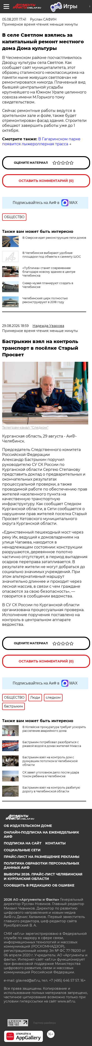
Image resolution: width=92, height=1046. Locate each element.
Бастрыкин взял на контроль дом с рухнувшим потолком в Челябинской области (50, 761)
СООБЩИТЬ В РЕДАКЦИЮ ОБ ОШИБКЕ (39, 885)
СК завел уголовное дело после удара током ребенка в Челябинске (50, 774)
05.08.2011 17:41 (14, 19)
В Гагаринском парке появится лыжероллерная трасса (41, 141)
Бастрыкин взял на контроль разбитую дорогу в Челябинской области (51, 789)
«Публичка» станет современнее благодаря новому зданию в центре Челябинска (48, 271)
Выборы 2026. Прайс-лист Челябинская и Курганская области (43, 876)
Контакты (55, 843)
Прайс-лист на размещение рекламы (41, 857)
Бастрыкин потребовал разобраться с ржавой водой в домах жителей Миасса (51, 744)
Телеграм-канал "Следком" (25, 427)
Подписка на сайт (23, 843)
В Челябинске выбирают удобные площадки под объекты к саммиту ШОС (51, 254)
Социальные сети (22, 850)
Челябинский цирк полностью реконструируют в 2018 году (45, 300)
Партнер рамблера (44, 1022)
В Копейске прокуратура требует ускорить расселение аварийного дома (54, 729)
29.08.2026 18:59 (15, 326)
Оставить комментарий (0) (46, 181)
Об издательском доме (28, 826)
